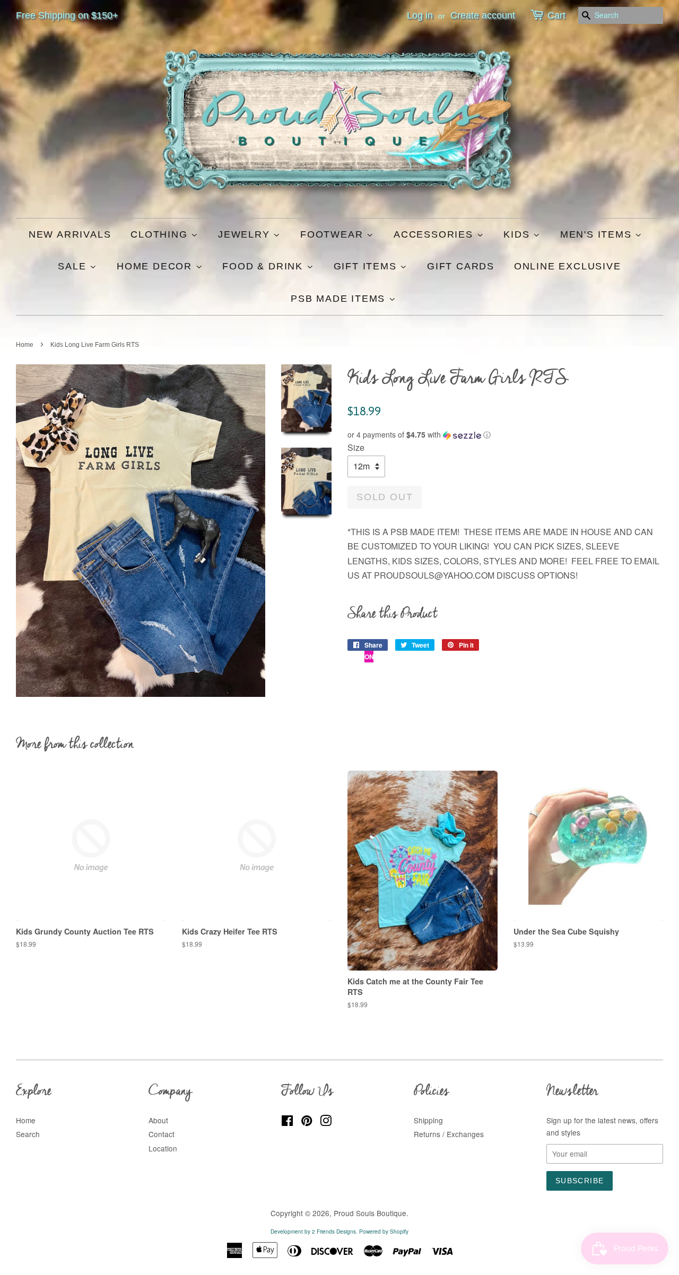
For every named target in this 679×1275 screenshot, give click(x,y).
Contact (162, 1134)
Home (24, 344)
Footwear (333, 234)
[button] (505, 434)
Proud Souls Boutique (370, 1213)
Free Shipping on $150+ (67, 15)
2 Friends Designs (334, 1231)
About (158, 1120)
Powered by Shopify (383, 1231)
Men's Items (598, 234)
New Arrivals (70, 234)
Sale (74, 266)
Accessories (435, 234)
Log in (420, 15)
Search (28, 1134)
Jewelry (245, 234)
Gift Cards (460, 266)
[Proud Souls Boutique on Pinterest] (306, 1122)
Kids (518, 234)
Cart (556, 15)
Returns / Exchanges (449, 1134)
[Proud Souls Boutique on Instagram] (326, 1122)
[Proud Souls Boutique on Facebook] (287, 1122)
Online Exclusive (567, 266)
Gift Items (367, 266)
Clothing (160, 234)
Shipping (428, 1120)
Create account (482, 15)
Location (163, 1148)
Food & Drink (264, 266)
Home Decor (156, 266)
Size (355, 447)
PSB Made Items (340, 298)
